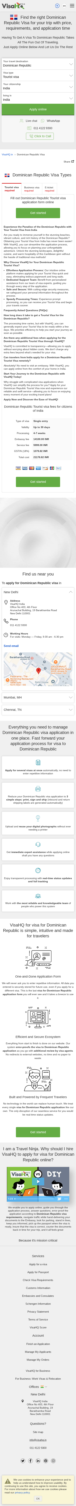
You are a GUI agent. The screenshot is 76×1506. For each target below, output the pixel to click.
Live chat (31, 120)
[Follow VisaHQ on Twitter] (23, 1460)
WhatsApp (53, 120)
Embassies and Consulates (38, 1295)
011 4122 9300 (18, 625)
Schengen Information (38, 1303)
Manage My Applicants (38, 1351)
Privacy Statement (38, 1311)
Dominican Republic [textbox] (17, 65)
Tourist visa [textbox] (11, 77)
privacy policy (22, 1492)
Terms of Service (38, 1319)
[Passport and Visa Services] (13, 6)
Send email (11, 645)
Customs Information (38, 1287)
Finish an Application (38, 1343)
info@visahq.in (38, 1439)
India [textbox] (6, 88)
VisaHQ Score (38, 1327)
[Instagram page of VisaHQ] (53, 1460)
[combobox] (38, 64)
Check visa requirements (38, 1280)
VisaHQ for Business (38, 1370)
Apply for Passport (38, 1272)
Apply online (38, 109)
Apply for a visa (38, 1264)
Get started (38, 213)
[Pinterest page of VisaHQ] (45, 1460)
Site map (38, 1432)
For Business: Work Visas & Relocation (38, 1378)
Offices (34, 1387)
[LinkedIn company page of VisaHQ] (38, 1460)
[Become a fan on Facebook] (30, 1460)
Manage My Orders (38, 1359)
